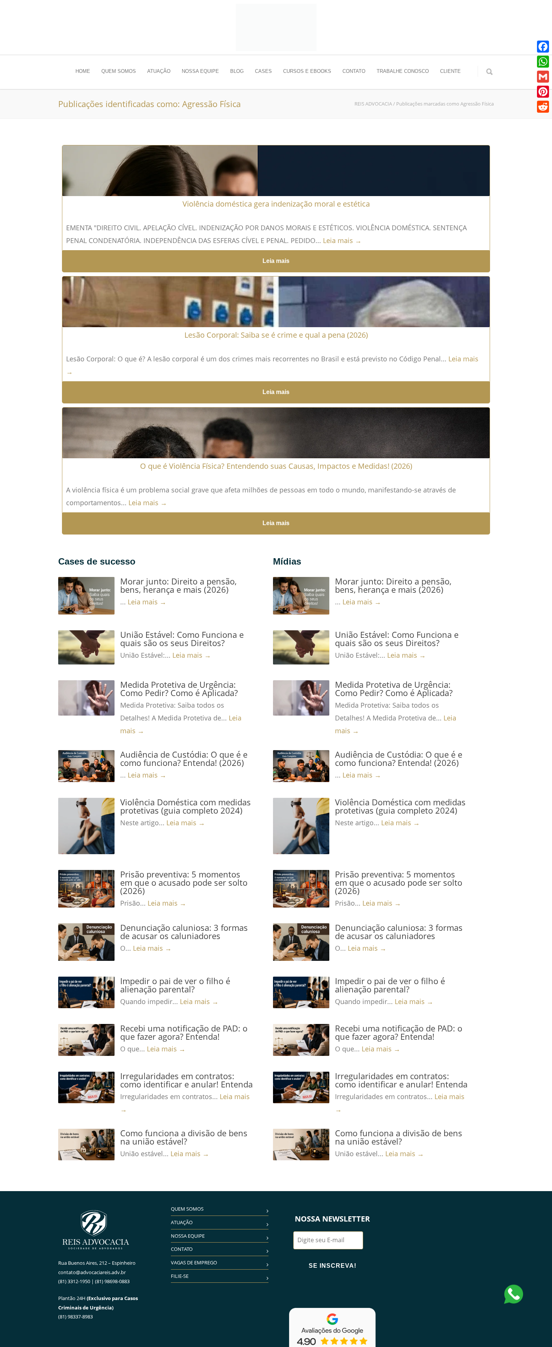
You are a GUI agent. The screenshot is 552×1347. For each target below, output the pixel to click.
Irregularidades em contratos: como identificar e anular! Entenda (186, 1080)
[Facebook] (542, 46)
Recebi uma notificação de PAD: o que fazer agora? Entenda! (183, 1032)
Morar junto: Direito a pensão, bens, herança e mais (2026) (178, 585)
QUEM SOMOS (118, 71)
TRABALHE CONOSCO (403, 71)
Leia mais (276, 261)
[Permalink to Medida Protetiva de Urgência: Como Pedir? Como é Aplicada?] (86, 698)
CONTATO (353, 71)
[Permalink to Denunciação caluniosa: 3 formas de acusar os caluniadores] (86, 942)
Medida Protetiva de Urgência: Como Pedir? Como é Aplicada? (179, 688)
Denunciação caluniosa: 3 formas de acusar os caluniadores (184, 931)
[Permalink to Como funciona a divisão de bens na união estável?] (86, 1144)
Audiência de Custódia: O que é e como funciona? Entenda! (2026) (183, 758)
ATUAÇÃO (158, 71)
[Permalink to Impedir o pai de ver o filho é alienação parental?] (86, 992)
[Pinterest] (542, 91)
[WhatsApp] (542, 61)
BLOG (237, 71)
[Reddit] (542, 106)
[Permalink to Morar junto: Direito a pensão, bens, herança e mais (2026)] (86, 596)
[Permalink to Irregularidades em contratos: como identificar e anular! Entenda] (86, 1087)
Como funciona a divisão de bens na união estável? (183, 1137)
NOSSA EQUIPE (200, 71)
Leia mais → (342, 240)
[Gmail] (542, 76)
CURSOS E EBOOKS (307, 71)
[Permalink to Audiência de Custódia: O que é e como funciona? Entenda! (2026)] (86, 766)
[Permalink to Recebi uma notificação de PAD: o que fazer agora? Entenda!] (86, 1040)
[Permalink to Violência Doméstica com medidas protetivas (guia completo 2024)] (86, 826)
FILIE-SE (180, 1276)
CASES (263, 71)
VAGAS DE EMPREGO (194, 1262)
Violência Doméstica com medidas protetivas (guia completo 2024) (185, 806)
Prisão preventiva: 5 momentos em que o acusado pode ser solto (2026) (183, 882)
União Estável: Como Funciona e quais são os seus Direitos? (182, 638)
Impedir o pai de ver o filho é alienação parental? (175, 985)
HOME (82, 71)
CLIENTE (450, 71)
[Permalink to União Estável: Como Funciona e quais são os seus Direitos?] (86, 647)
